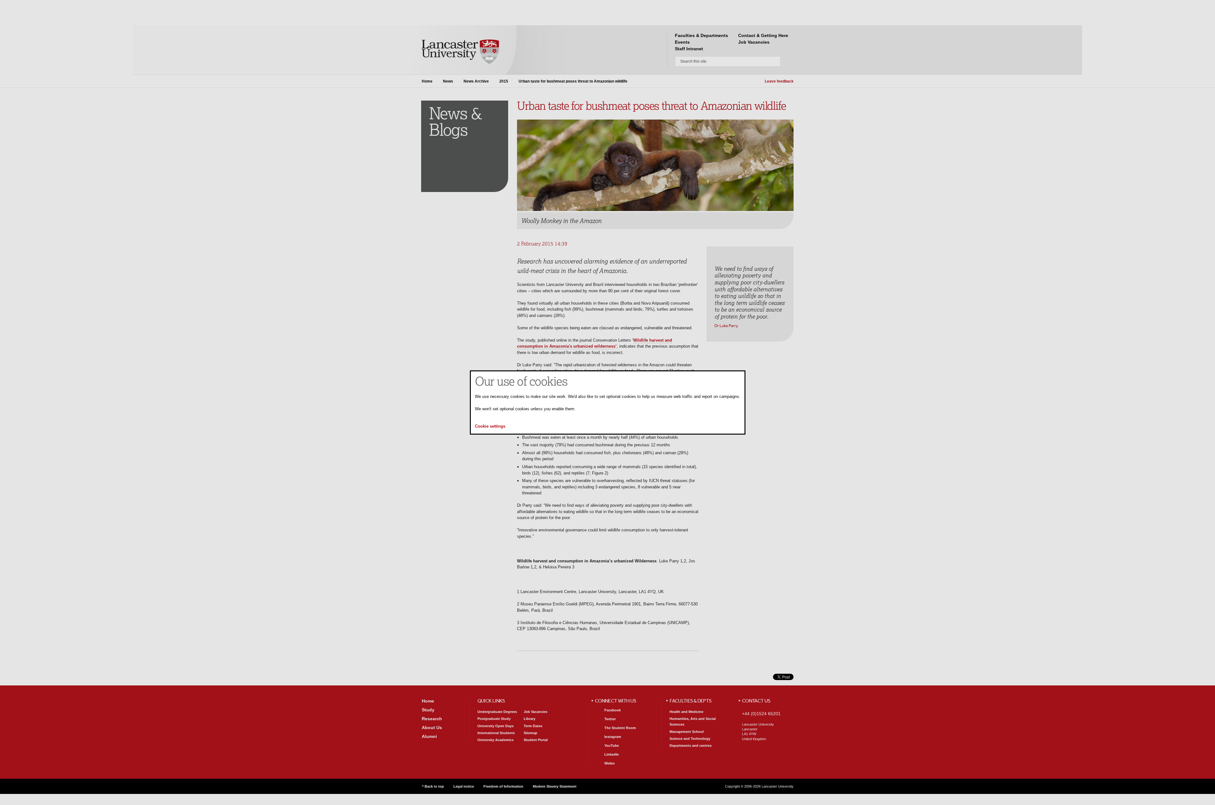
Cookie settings (490, 426)
